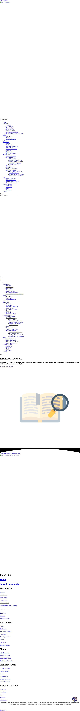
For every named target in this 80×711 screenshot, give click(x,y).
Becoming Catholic (11, 153)
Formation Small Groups (15, 160)
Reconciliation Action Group (16, 175)
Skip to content (3, 0)
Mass (4, 135)
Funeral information (11, 139)
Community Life (10, 167)
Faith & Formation (10, 157)
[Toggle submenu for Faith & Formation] (16, 318)
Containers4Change (14, 173)
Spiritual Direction (13, 164)
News (4, 177)
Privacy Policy (3, 700)
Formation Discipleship (15, 163)
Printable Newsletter (11, 180)
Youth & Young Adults (12, 168)
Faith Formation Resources (16, 161)
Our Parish (5, 123)
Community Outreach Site (15, 171)
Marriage (8, 150)
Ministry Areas (6, 154)
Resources (8, 189)
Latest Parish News (11, 178)
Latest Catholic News (11, 182)
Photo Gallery (9, 128)
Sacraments (6, 142)
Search (2, 195)
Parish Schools (10, 129)
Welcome (8, 125)
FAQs (7, 188)
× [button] (0, 280)
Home (4, 122)
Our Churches (9, 126)
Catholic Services (10, 130)
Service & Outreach (11, 170)
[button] (10, 453)
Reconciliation (9, 147)
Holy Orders (9, 151)
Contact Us (9, 185)
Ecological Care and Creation (16, 174)
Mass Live (8, 137)
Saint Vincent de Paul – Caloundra (14, 133)
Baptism (8, 143)
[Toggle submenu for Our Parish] (9, 284)
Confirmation (9, 144)
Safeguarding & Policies (12, 132)
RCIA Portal (12, 158)
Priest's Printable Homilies (12, 181)
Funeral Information (5, 618)
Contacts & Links (7, 184)
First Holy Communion (12, 146)
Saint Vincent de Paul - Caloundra (8, 605)
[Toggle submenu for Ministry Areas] (11, 315)
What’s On (5, 140)
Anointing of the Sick (11, 149)
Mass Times (9, 136)
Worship (8, 166)
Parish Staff (9, 187)
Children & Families (11, 156)
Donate (5, 191)
